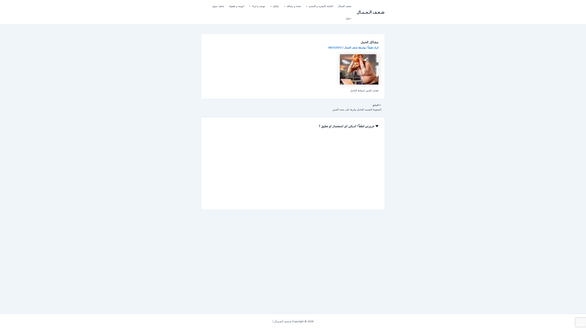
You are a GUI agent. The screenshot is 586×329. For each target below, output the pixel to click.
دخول (348, 18)
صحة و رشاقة (294, 6)
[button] (307, 6)
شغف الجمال (344, 6)
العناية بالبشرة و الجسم (321, 6)
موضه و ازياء (258, 6)
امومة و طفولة (236, 6)
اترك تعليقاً (373, 47)
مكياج (276, 6)
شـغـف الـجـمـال (371, 12)
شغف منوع (218, 6)
